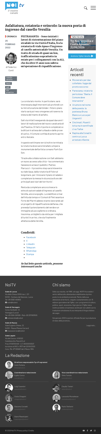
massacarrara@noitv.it (16, 331)
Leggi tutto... (91, 325)
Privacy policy (22, 430)
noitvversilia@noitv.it (15, 318)
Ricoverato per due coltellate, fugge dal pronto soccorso (81, 83)
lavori (8, 83)
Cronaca (12, 36)
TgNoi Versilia (77, 37)
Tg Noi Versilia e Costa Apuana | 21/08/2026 (81, 44)
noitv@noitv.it (12, 302)
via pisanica (10, 91)
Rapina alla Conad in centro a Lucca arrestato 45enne (81, 136)
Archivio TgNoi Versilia (81, 56)
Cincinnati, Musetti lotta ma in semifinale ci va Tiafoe (82, 125)
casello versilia (9, 78)
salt (7, 87)
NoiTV (13, 430)
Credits (31, 430)
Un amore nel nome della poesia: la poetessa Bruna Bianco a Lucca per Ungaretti (81, 111)
